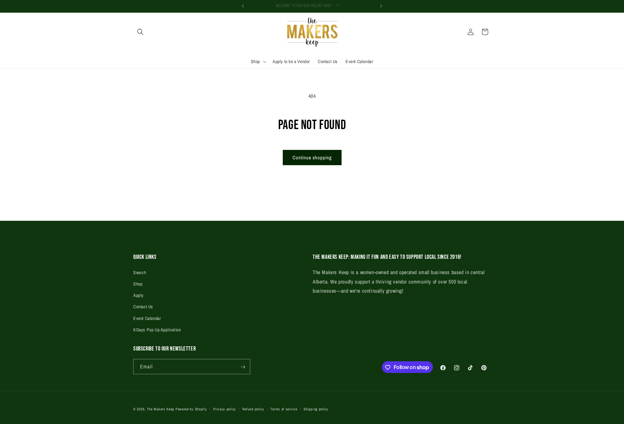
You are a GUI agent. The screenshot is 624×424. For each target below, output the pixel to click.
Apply (138, 295)
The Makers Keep (161, 409)
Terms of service (283, 408)
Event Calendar (147, 318)
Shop (137, 283)
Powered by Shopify (191, 409)
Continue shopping (312, 157)
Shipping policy (316, 408)
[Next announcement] (381, 6)
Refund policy (253, 408)
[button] (140, 32)
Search (139, 272)
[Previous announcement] (243, 6)
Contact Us (143, 307)
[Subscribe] (243, 367)
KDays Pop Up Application (157, 329)
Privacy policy (224, 408)
